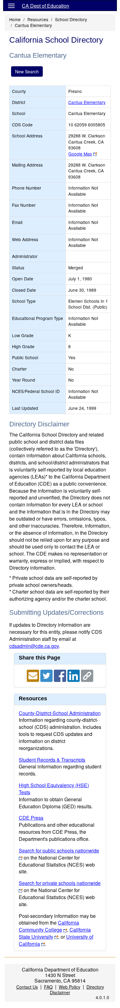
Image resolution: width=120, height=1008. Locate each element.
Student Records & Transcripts (52, 759)
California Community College (49, 926)
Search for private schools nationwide (60, 883)
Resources (37, 19)
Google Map (80, 154)
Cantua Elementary (87, 102)
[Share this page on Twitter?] (47, 675)
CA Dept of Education (45, 5)
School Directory (71, 19)
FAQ (48, 987)
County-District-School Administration (60, 713)
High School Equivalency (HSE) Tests (54, 789)
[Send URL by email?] (33, 675)
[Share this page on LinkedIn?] (74, 675)
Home (15, 19)
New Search (27, 71)
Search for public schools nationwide (59, 850)
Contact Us (27, 987)
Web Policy (69, 987)
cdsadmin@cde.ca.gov (34, 645)
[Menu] (11, 6)
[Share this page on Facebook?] (60, 675)
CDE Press (31, 817)
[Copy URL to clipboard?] (87, 675)
